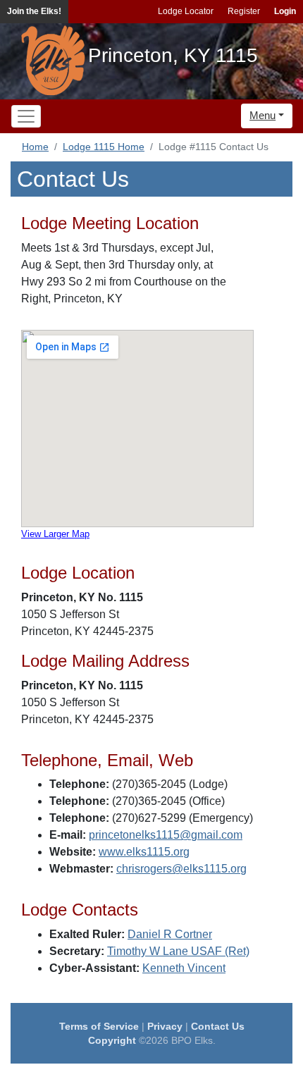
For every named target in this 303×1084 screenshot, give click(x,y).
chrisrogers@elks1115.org (181, 869)
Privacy (165, 1026)
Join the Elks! (34, 11)
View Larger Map (55, 534)
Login (285, 11)
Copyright (112, 1040)
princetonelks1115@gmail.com (165, 835)
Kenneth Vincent (183, 968)
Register (244, 11)
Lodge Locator (186, 11)
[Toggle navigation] (26, 116)
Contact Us (218, 1026)
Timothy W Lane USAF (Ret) (178, 951)
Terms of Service (99, 1026)
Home (35, 146)
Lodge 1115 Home (103, 146)
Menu (262, 115)
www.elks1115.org (144, 852)
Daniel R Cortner (170, 934)
